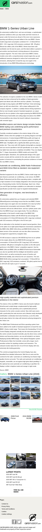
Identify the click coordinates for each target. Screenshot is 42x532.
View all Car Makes (18, 491)
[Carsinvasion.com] (16, 6)
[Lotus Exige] (11, 465)
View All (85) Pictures (35, 409)
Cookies (4, 511)
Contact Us (5, 504)
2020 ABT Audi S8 (11, 474)
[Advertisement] (20, 440)
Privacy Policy (6, 506)
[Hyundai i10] (21, 465)
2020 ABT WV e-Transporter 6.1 (16, 479)
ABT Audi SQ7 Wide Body (14, 485)
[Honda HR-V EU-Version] (31, 465)
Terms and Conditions (8, 509)
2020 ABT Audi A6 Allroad (14, 477)
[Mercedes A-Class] (11, 457)
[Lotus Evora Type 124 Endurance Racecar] (31, 457)
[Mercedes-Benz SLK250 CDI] (21, 457)
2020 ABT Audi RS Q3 (13, 482)
